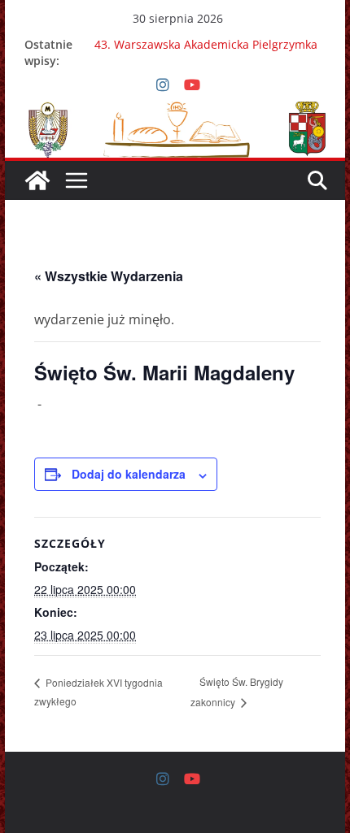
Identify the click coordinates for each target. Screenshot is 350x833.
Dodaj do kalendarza (129, 474)
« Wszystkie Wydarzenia (108, 276)
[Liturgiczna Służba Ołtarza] (37, 180)
